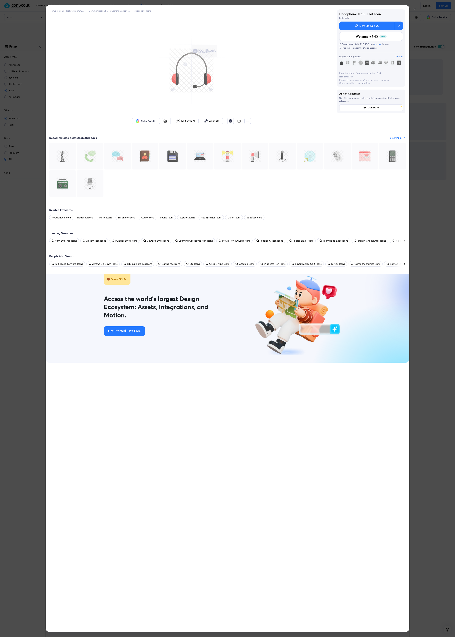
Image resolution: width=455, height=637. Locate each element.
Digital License (370, 47)
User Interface (363, 83)
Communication (371, 80)
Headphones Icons (211, 217)
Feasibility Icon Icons (271, 240)
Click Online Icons (219, 263)
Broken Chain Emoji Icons (371, 240)
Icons (61, 10)
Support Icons (187, 217)
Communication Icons (99, 10)
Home (53, 10)
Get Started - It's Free (124, 331)
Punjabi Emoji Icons (126, 240)
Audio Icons (147, 217)
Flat (351, 76)
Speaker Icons (254, 217)
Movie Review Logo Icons (236, 240)
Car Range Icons (171, 263)
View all (399, 56)
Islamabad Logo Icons (335, 240)
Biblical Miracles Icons (139, 263)
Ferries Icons (338, 263)
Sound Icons (166, 217)
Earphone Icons (126, 217)
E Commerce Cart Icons (308, 263)
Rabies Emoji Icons (303, 240)
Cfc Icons (195, 263)
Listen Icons (234, 217)
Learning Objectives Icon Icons (196, 240)
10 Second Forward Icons (69, 263)
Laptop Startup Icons (402, 263)
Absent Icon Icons (96, 240)
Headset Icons (85, 217)
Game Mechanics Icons (367, 263)
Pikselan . (346, 18)
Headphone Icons (142, 10)
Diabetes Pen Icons (274, 263)
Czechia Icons (246, 263)
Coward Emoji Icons (158, 240)
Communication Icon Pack (121, 10)
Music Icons (105, 217)
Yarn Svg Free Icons (66, 240)
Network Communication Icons (76, 10)
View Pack (396, 137)
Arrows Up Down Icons (104, 263)
